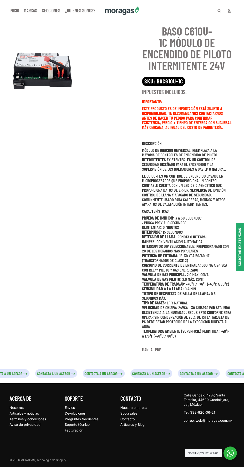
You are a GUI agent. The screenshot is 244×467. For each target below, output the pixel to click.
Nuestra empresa (133, 407)
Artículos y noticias (24, 413)
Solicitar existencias (240, 247)
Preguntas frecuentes (81, 419)
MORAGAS (27, 460)
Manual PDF (151, 349)
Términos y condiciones (28, 419)
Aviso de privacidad (25, 424)
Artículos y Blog (132, 424)
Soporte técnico (77, 424)
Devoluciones (75, 413)
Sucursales (128, 413)
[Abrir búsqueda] (219, 10)
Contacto (127, 419)
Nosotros (17, 407)
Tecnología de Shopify (51, 460)
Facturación (74, 430)
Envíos (70, 407)
